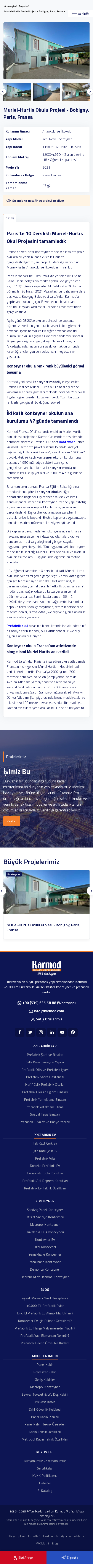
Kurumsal (44, 1452)
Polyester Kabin (44, 1372)
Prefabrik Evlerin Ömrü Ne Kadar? (45, 1343)
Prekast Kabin (45, 1401)
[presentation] (3, 92)
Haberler (45, 1483)
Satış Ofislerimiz (49, 1019)
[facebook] (19, 1032)
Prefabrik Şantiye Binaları (45, 1054)
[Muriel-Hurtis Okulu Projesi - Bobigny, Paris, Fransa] (46, 892)
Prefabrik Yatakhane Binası (45, 1107)
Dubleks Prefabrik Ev (45, 1165)
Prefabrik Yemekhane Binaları (45, 1099)
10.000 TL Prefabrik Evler (45, 1305)
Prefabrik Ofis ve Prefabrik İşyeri (45, 1069)
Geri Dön (84, 13)
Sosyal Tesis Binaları (45, 1114)
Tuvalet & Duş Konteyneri (45, 1232)
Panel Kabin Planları (45, 1416)
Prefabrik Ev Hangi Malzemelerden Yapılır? (45, 1328)
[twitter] (30, 1032)
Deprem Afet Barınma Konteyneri (45, 1276)
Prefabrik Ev (45, 1134)
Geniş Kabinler (45, 1379)
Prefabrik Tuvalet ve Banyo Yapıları (45, 1121)
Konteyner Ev (45, 1239)
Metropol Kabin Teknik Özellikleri (45, 1439)
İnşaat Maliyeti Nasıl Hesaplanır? (45, 1298)
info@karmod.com (49, 1011)
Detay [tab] (10, 218)
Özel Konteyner (45, 1246)
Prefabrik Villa (45, 1158)
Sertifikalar (45, 1468)
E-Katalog (45, 1490)
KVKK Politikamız (45, 1475)
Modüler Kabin (45, 1355)
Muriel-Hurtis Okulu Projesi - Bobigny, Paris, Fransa (43, 927)
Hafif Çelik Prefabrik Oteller (45, 1084)
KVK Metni (42, 1543)
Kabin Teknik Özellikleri (45, 1431)
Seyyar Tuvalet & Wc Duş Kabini (45, 1394)
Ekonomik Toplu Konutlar (45, 1173)
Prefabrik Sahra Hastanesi (45, 1076)
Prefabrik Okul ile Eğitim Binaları (45, 1091)
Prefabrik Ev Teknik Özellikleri (45, 1188)
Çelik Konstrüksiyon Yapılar (45, 1062)
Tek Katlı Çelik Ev (45, 1143)
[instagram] (41, 1032)
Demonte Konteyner (45, 1269)
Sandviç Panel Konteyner (45, 1209)
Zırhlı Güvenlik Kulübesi (45, 1409)
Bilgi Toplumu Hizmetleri (24, 1536)
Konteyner (13, 874)
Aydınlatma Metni (72, 1536)
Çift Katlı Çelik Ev (45, 1150)
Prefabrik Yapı (45, 1046)
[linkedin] (51, 1032)
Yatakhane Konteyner (45, 1261)
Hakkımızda (50, 1536)
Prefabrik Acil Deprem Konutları (45, 1180)
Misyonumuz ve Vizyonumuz (45, 1460)
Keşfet (12, 821)
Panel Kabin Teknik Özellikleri (45, 1424)
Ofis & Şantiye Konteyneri (45, 1216)
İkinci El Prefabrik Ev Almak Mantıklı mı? (44, 1313)
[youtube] (62, 1032)
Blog (45, 1289)
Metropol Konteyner (45, 1224)
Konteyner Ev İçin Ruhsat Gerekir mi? (45, 1320)
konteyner (67, 441)
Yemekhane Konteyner (45, 1254)
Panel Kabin (45, 1364)
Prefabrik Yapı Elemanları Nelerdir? (44, 1335)
